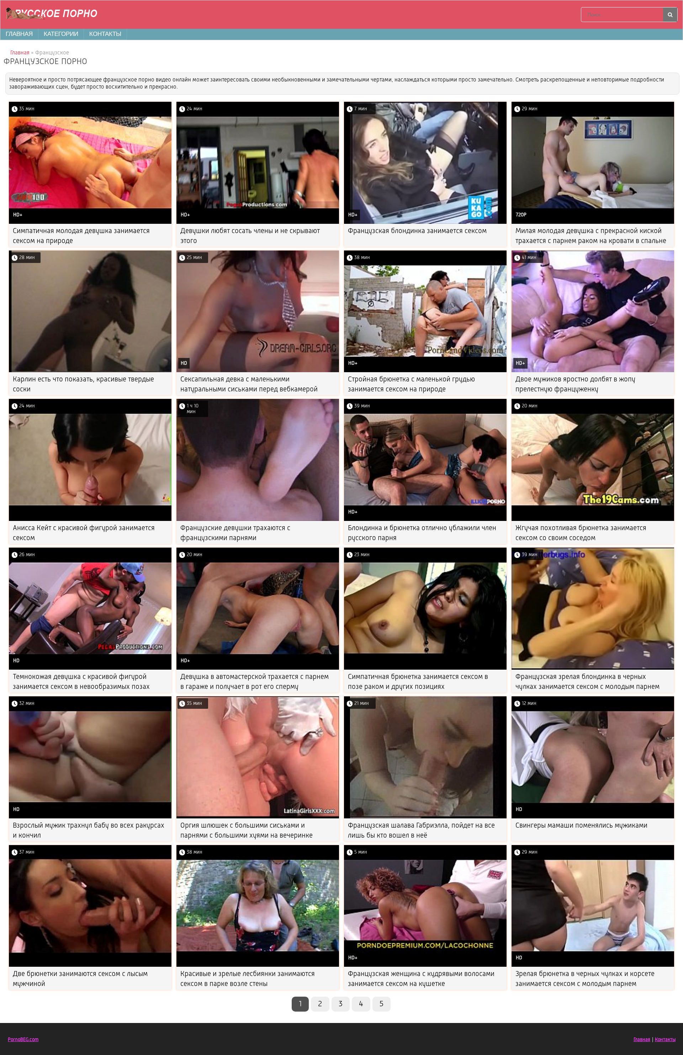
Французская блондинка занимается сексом (417, 231)
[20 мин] (593, 519)
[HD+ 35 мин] (90, 222)
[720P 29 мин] (593, 222)
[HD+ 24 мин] (257, 222)
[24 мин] (90, 519)
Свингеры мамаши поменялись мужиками (581, 825)
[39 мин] (593, 668)
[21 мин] (425, 817)
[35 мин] (257, 817)
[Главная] (53, 14)
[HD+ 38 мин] (425, 371)
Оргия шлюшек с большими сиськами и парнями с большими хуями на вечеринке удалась (246, 835)
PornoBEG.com (23, 1039)
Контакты (105, 34)
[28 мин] (90, 371)
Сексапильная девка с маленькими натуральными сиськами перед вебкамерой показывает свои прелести (249, 389)
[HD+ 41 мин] (593, 371)
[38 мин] (257, 965)
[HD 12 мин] (593, 817)
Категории (61, 34)
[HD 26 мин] (90, 668)
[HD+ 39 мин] (425, 519)
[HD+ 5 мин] (425, 965)
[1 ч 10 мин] (257, 519)
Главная (19, 34)
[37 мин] (90, 965)
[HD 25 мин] (257, 371)
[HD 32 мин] (90, 817)
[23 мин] (425, 668)
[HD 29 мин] (593, 965)
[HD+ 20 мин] (257, 668)
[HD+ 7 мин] (425, 222)
